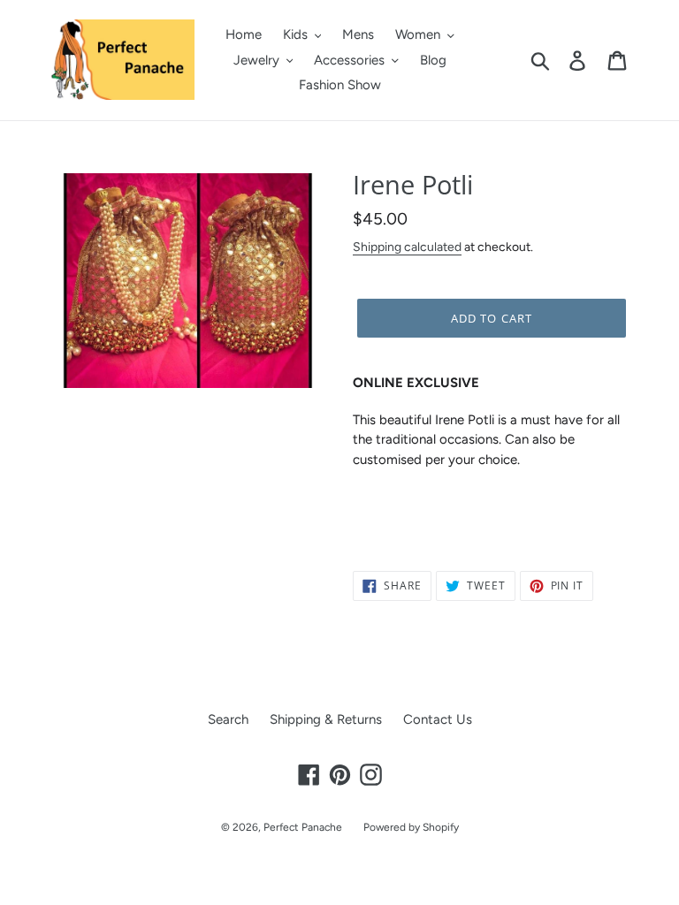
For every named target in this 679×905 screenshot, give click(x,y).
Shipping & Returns (326, 719)
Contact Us (437, 719)
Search (228, 719)
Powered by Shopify (411, 827)
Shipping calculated (407, 247)
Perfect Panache (302, 827)
